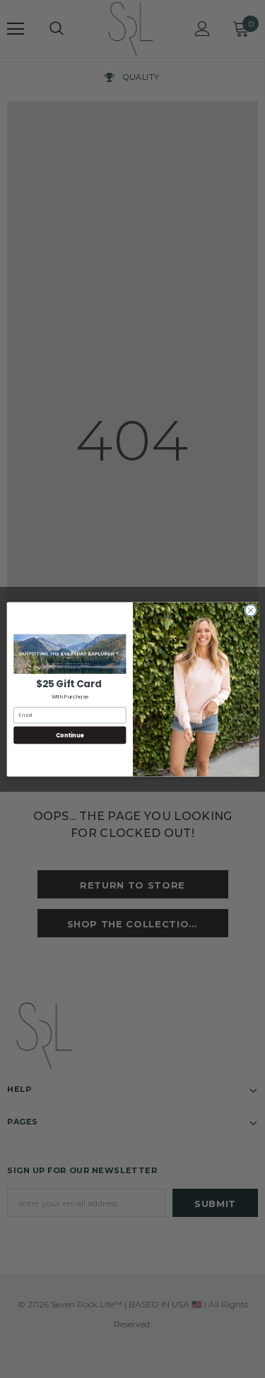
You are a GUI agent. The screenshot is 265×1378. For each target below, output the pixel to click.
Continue (69, 735)
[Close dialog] (250, 610)
